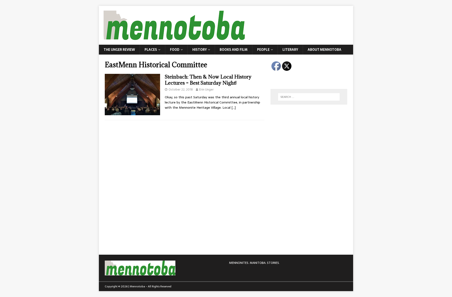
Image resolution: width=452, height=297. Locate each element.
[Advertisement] (305, 140)
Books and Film (233, 49)
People (263, 49)
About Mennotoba (324, 49)
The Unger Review (119, 49)
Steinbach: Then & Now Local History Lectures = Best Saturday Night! (208, 80)
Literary (290, 49)
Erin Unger (206, 89)
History (199, 49)
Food (174, 49)
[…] (233, 107)
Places (151, 49)
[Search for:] (308, 97)
